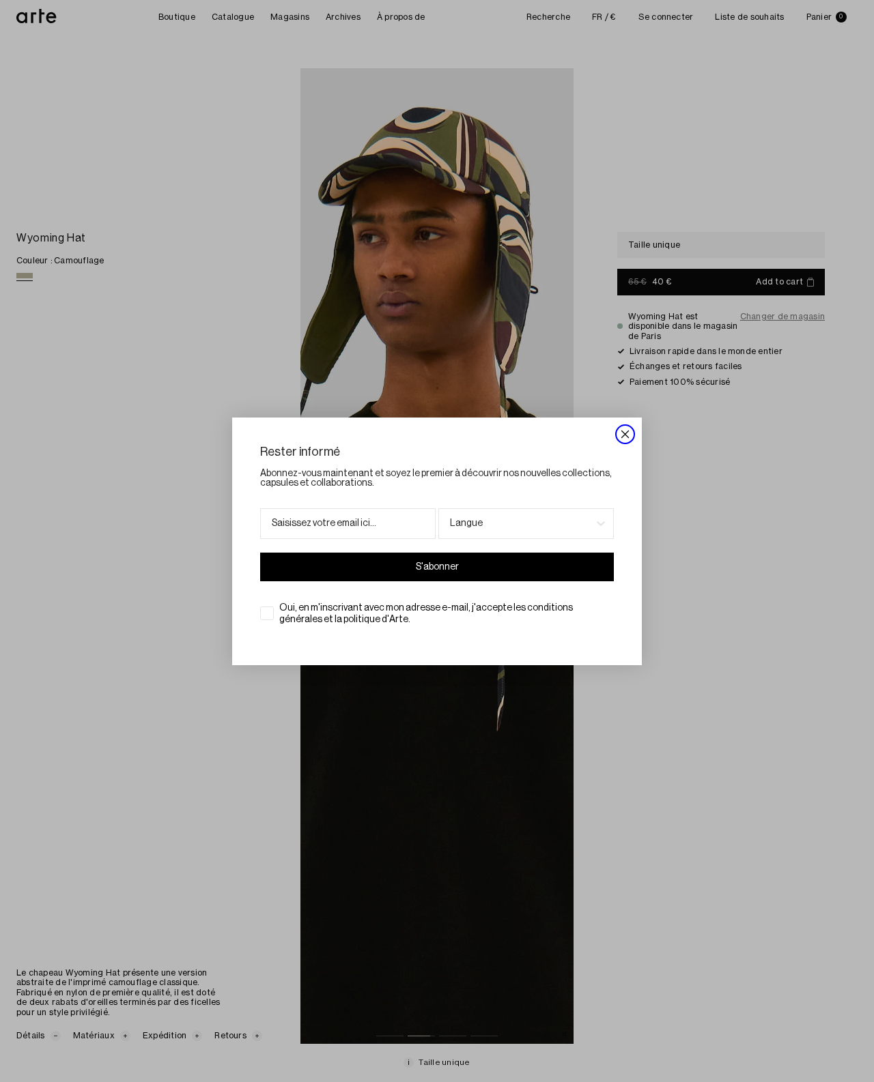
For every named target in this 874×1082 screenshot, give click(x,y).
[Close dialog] (625, 434)
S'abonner (437, 567)
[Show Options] (601, 523)
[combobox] (522, 523)
